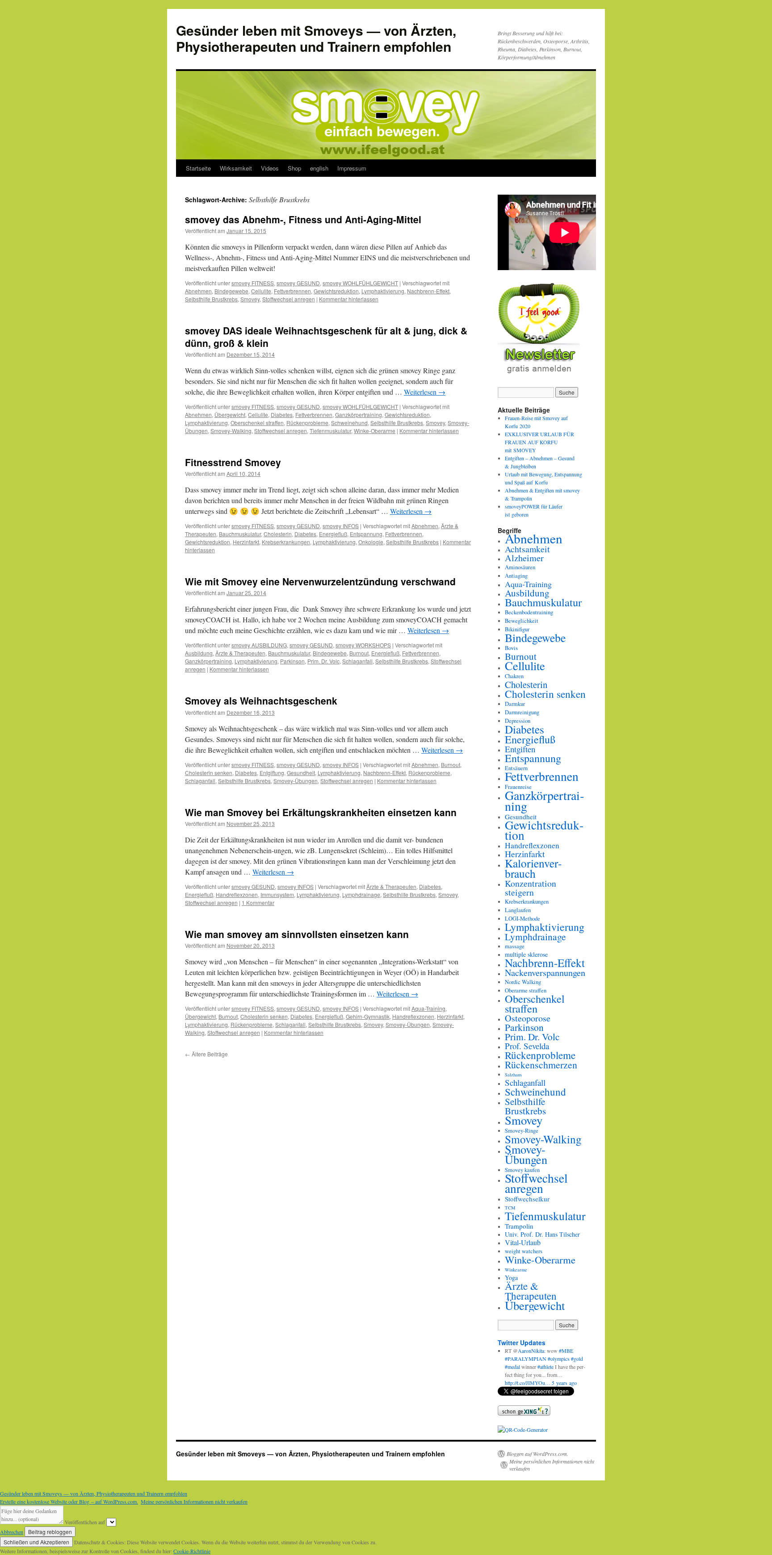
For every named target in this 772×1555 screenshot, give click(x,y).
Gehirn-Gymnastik (368, 1016)
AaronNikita (531, 1350)
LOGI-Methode (522, 918)
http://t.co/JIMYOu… (527, 1382)
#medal (512, 1366)
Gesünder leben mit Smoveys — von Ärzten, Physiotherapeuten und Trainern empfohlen (316, 38)
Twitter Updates (521, 1342)
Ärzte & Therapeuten (240, 653)
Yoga (511, 1277)
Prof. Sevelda (527, 1045)
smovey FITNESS (252, 283)
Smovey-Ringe (521, 1130)
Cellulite (261, 291)
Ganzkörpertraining (358, 414)
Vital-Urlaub (523, 1242)
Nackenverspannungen (545, 973)
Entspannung (366, 534)
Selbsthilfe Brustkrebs (211, 299)
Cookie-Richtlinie (191, 1551)
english (319, 168)
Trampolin (519, 1225)
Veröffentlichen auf (85, 1522)
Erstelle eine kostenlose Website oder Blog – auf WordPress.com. (69, 1501)
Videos (270, 168)
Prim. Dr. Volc (323, 661)
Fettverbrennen (292, 291)
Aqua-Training (428, 1008)
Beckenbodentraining (529, 612)
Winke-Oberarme (374, 430)
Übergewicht (229, 414)
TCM (510, 1208)
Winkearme (516, 1270)
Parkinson (292, 661)
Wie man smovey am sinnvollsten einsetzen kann (297, 934)
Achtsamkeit (527, 549)
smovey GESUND (298, 283)
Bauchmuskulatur (240, 534)
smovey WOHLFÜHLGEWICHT (360, 283)
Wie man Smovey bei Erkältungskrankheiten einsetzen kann (321, 812)
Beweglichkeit (521, 621)
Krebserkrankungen (286, 542)
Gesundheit (301, 772)
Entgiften (520, 749)
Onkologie (370, 542)
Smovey (250, 299)
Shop (294, 168)
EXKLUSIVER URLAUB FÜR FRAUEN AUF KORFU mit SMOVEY (539, 442)
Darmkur (515, 704)
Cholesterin (278, 534)
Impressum (351, 168)
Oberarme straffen (525, 990)
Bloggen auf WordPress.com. (537, 1453)
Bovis (511, 648)
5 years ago (564, 1382)
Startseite (198, 168)
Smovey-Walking (231, 430)
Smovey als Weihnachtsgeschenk (261, 700)
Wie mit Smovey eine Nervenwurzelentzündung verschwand (320, 581)
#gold (577, 1358)
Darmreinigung (522, 712)
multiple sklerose (526, 954)
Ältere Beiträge (206, 1054)
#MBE (566, 1350)
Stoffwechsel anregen (288, 299)
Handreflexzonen (237, 894)
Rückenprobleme (307, 422)
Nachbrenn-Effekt (428, 291)
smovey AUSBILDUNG (259, 645)
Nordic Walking (523, 982)
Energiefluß (333, 534)
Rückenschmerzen (541, 1064)
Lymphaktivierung (382, 291)
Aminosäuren (520, 567)
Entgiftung (272, 772)
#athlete (545, 1366)
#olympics (559, 1358)
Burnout (359, 653)
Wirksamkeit (236, 168)
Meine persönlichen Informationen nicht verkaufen (551, 1465)
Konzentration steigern (530, 887)
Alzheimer (524, 558)
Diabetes (282, 414)
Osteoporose (527, 1018)
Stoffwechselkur (527, 1198)
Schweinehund (349, 422)
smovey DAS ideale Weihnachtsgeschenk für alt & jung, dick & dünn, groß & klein (326, 336)
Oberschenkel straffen (257, 422)
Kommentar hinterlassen (348, 299)
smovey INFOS (341, 525)
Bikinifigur (517, 629)
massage (514, 946)
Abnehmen (198, 291)
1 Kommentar (258, 902)
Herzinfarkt (246, 542)
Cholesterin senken (208, 772)
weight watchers (523, 1251)
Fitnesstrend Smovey (233, 462)
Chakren (514, 676)
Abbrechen (11, 1531)
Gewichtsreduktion (336, 291)
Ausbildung (199, 653)
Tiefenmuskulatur (330, 430)
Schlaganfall (357, 661)
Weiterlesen (424, 391)
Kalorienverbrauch (533, 868)
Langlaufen (518, 910)
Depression (517, 721)
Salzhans (513, 1074)
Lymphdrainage (361, 894)
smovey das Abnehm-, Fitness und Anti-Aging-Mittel (303, 219)
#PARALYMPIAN (525, 1358)
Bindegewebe (231, 291)
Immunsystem (277, 894)
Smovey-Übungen (295, 780)
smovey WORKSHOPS (363, 645)
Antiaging (516, 575)
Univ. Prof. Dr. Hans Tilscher (542, 1234)
